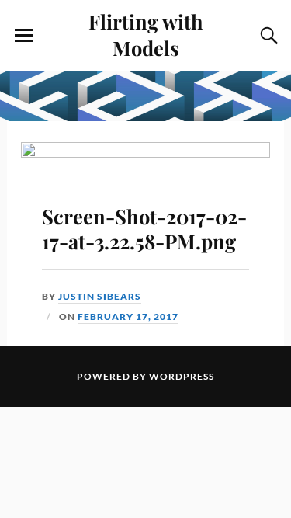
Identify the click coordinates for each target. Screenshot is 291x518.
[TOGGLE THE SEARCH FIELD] (267, 36)
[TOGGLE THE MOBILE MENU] (24, 36)
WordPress (181, 376)
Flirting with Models (145, 34)
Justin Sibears (99, 296)
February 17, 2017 (128, 316)
